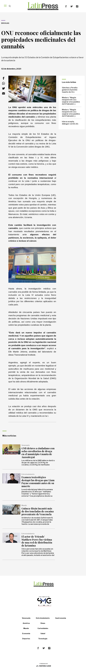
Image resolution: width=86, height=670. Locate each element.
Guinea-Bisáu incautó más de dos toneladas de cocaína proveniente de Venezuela (38, 511)
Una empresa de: (44, 596)
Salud (43, 633)
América (26, 623)
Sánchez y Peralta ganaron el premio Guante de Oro (69, 90)
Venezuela (26, 618)
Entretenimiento (43, 618)
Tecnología (42, 639)
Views (42, 623)
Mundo (26, 628)
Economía (26, 633)
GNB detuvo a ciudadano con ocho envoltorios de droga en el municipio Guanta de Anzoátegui (38, 453)
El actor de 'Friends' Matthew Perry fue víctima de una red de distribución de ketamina (37, 541)
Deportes (26, 639)
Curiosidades (43, 628)
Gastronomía (60, 618)
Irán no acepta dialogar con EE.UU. (70, 123)
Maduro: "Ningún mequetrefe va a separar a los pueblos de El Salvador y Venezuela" (71, 101)
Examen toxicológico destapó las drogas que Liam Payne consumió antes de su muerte (38, 481)
